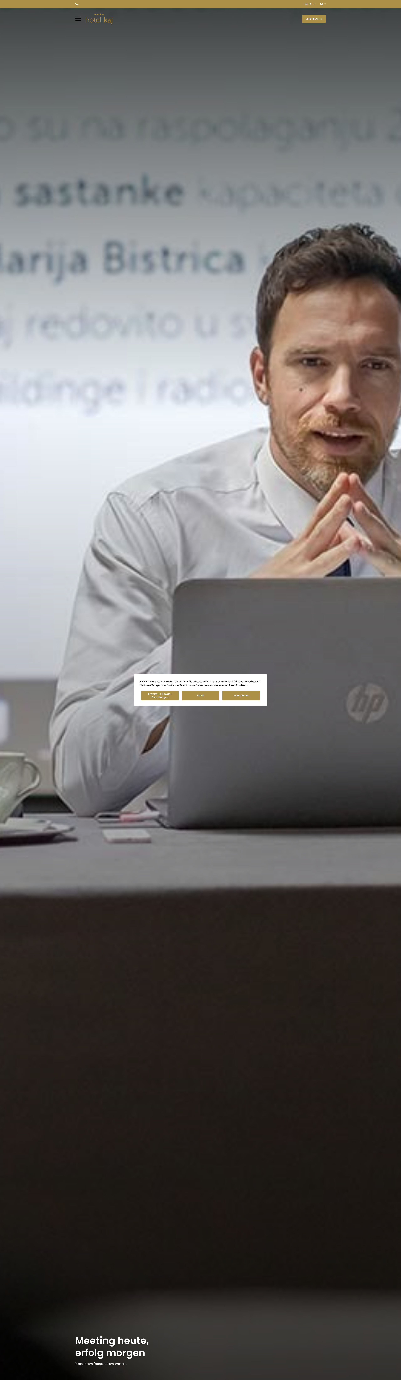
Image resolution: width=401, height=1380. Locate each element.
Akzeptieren (241, 695)
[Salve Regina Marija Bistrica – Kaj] (99, 18)
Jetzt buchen (314, 18)
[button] (77, 4)
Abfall (200, 695)
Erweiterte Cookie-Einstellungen (160, 695)
